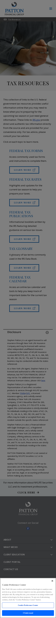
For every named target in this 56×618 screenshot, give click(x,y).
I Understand (28, 613)
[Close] (52, 581)
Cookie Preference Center (28, 605)
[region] (28, 598)
